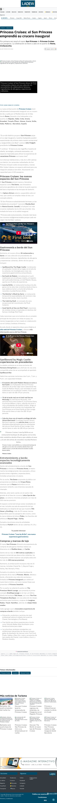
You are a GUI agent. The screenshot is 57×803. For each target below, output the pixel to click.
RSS (45, 800)
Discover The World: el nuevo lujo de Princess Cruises (35, 728)
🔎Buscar (12, 788)
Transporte (27, 12)
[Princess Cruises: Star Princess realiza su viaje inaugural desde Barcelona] (50, 720)
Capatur (40, 18)
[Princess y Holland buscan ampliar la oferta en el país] (50, 701)
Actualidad (3, 778)
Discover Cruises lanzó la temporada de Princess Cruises (21, 709)
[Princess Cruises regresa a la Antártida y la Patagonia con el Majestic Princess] (36, 701)
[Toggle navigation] (3, 9)
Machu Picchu (27, 18)
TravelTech (20, 12)
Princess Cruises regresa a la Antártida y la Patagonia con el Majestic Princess (36, 710)
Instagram (22, 783)
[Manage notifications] (53, 800)
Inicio (3, 28)
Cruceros (41, 12)
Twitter (22, 778)
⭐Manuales (47, 12)
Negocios (14, 12)
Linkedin (22, 786)
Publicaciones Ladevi (33, 778)
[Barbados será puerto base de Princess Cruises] (6, 720)
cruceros (15, 673)
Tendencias (34, 12)
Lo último (8, 12)
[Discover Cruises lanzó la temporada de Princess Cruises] (21, 701)
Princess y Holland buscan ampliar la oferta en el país (50, 709)
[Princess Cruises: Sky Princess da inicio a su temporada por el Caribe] (21, 720)
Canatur (34, 18)
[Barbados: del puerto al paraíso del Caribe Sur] (6, 701)
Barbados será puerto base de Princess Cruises (6, 727)
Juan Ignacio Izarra (11, 105)
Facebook (22, 780)
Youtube (22, 788)
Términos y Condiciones (6, 798)
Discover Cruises (25, 673)
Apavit (45, 18)
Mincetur (12, 18)
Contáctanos (42, 797)
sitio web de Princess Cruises (11, 329)
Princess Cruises (25, 109)
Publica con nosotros (39, 794)
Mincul (50, 18)
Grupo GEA (19, 18)
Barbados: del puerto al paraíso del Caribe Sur (6, 708)
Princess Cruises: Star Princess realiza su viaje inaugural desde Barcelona (50, 729)
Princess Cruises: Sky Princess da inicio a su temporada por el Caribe (21, 729)
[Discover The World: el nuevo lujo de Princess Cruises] (36, 720)
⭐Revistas (54, 12)
